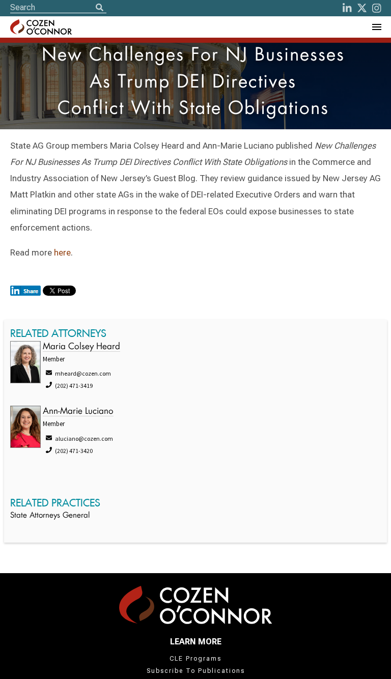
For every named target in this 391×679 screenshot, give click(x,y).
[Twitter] (362, 8)
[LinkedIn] (347, 8)
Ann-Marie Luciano (78, 411)
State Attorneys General (50, 516)
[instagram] (376, 8)
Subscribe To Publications (196, 670)
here (62, 252)
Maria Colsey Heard (81, 347)
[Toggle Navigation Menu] (376, 27)
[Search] (99, 8)
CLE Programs (195, 658)
